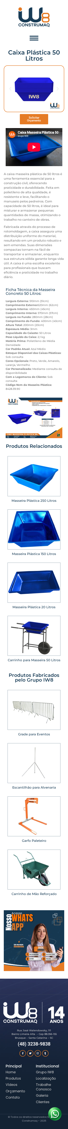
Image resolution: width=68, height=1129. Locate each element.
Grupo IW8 (45, 1072)
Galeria (42, 1095)
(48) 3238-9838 (34, 1044)
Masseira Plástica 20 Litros (34, 607)
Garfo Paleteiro (34, 841)
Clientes (42, 1102)
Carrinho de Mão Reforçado (34, 894)
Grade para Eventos (34, 734)
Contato (13, 1097)
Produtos (13, 1078)
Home (11, 1072)
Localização (46, 1078)
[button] (10, 88)
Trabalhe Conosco (43, 1086)
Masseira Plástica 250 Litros (34, 501)
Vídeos (11, 1084)
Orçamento (15, 1091)
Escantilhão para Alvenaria (34, 787)
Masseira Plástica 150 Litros (34, 554)
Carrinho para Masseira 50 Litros (34, 660)
